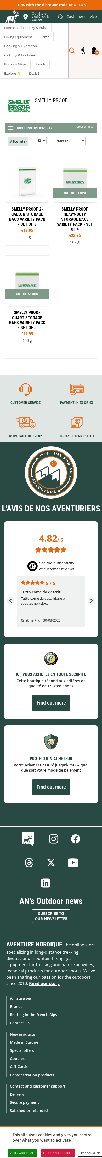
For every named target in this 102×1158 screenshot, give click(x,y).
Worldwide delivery (25, 436)
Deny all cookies (60, 1152)
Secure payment (24, 1102)
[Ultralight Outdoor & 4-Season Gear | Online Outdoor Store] (12, 17)
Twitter (51, 863)
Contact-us (20, 1022)
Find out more (51, 703)
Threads (29, 863)
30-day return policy (76, 436)
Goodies (17, 1058)
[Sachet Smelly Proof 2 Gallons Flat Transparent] (27, 198)
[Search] (72, 50)
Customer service (25, 403)
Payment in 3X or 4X (76, 403)
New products (22, 1034)
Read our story (44, 983)
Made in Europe (24, 1042)
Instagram (53, 839)
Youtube (73, 863)
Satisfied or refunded (29, 1110)
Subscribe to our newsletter (51, 916)
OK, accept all (24, 1152)
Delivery (17, 1094)
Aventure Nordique (34, 944)
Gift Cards (19, 1066)
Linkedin (46, 883)
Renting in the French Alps (33, 1014)
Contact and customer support (37, 1086)
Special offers (22, 1050)
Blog (29, 839)
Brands (16, 1006)
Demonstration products (32, 1074)
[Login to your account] (83, 50)
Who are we (20, 998)
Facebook (75, 839)
